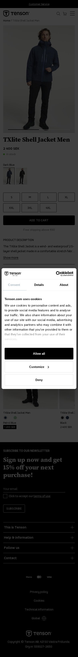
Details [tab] (39, 284)
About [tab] (64, 284)
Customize (36, 366)
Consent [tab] (14, 284)
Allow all (39, 353)
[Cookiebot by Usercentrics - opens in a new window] (56, 273)
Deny (39, 380)
